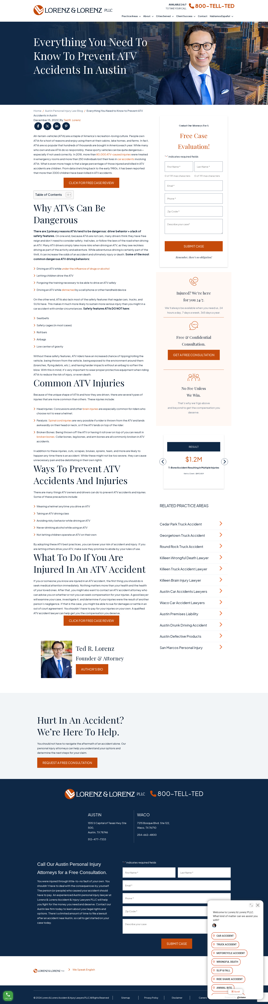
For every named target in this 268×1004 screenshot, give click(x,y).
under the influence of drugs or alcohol (85, 268)
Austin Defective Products (180, 636)
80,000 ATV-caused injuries (113, 154)
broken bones (45, 436)
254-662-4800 (147, 834)
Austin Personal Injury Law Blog (64, 110)
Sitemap (125, 997)
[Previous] (162, 461)
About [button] (146, 16)
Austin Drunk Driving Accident (183, 625)
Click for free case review (91, 183)
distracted (68, 289)
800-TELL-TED (214, 5)
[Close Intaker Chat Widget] (257, 905)
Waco (143, 814)
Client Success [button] (184, 16)
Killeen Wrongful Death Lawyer (184, 558)
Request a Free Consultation (67, 763)
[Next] (224, 461)
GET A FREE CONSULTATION (193, 355)
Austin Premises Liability (179, 614)
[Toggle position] (251, 905)
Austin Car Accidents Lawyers (183, 591)
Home (37, 110)
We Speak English (84, 969)
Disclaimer (177, 997)
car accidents (125, 159)
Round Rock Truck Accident (181, 546)
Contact (202, 16)
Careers (203, 997)
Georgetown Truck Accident (182, 535)
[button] (140, 16)
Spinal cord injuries (60, 420)
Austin (94, 814)
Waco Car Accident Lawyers (182, 603)
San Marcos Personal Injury (181, 647)
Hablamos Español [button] (220, 16)
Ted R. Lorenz (72, 120)
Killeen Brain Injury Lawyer (180, 580)
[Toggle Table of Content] (66, 194)
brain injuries (90, 408)
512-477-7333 (97, 839)
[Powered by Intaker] (241, 997)
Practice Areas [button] (130, 16)
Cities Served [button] (163, 16)
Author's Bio (92, 669)
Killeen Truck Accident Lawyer (183, 569)
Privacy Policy (151, 997)
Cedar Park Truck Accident (181, 524)
